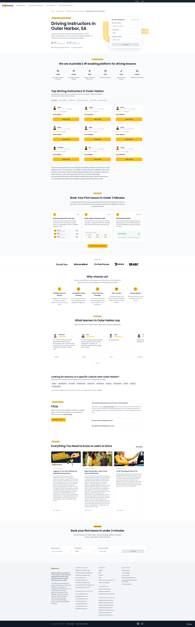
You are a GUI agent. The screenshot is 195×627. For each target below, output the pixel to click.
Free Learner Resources (65, 5)
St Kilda (126, 383)
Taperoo (132, 383)
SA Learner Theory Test (82, 580)
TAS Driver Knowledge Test (83, 582)
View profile (66, 119)
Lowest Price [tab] (72, 100)
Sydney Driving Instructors (106, 615)
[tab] (95, 363)
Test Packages (126, 573)
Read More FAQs (57, 420)
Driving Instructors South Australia (75, 11)
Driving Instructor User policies (107, 594)
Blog (100, 573)
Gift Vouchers (125, 575)
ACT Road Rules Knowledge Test (84, 573)
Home (52, 11)
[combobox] (125, 26)
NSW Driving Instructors (82, 596)
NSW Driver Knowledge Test (83, 575)
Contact (101, 575)
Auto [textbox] (114, 33)
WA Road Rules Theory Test (83, 587)
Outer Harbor (117, 383)
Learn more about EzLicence (106, 580)
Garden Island (81, 383)
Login (142, 1)
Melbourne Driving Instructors (106, 610)
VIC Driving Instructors (81, 606)
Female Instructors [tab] (82, 100)
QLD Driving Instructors (82, 599)
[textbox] (125, 26)
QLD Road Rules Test (81, 577)
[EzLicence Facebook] (138, 623)
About (100, 577)
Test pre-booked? (117, 36)
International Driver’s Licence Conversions (129, 580)
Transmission (116, 30)
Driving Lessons (20, 5)
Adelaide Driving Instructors (106, 600)
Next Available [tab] (63, 100)
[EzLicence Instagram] (142, 623)
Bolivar (54, 383)
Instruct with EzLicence (105, 589)
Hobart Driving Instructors (105, 607)
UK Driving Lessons (126, 584)
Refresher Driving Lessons (128, 577)
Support (137, 1)
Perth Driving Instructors (105, 612)
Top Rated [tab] (54, 100)
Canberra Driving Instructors (106, 605)
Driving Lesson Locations (36, 5)
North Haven (100, 383)
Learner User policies (104, 582)
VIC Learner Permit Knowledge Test (85, 585)
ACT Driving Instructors (82, 594)
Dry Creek (71, 383)
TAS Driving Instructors (81, 603)
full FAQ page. (67, 414)
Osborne (108, 383)
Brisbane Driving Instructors (106, 603)
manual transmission (108, 406)
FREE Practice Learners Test (83, 570)
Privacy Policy (70, 624)
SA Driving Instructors (81, 601)
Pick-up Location (117, 23)
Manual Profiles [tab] (103, 100)
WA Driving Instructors (81, 608)
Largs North (91, 383)
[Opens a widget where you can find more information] (189, 624)
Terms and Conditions (82, 624)
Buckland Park (62, 383)
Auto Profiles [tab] (93, 100)
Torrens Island (56, 386)
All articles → (140, 447)
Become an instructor (104, 591)
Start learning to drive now (97, 246)
